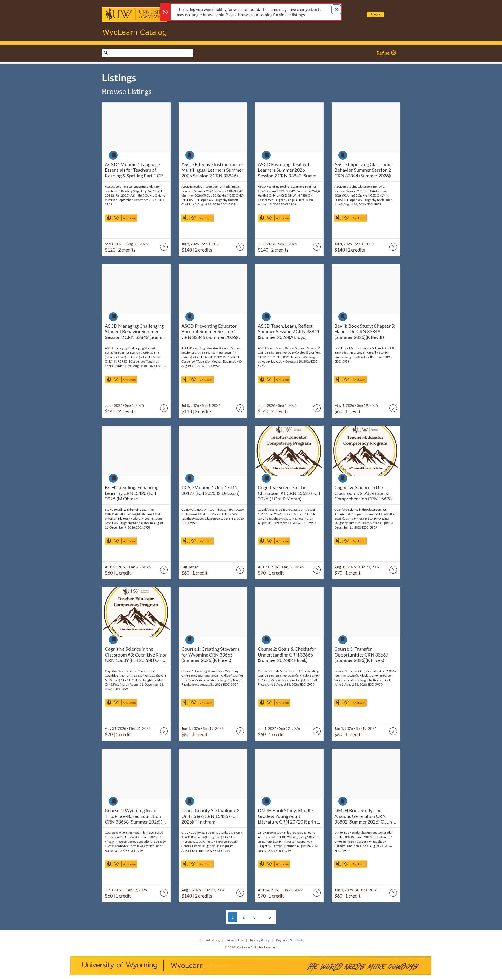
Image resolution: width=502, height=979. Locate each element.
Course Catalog (209, 940)
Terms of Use (234, 940)
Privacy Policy (259, 940)
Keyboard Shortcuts (290, 940)
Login (375, 14)
